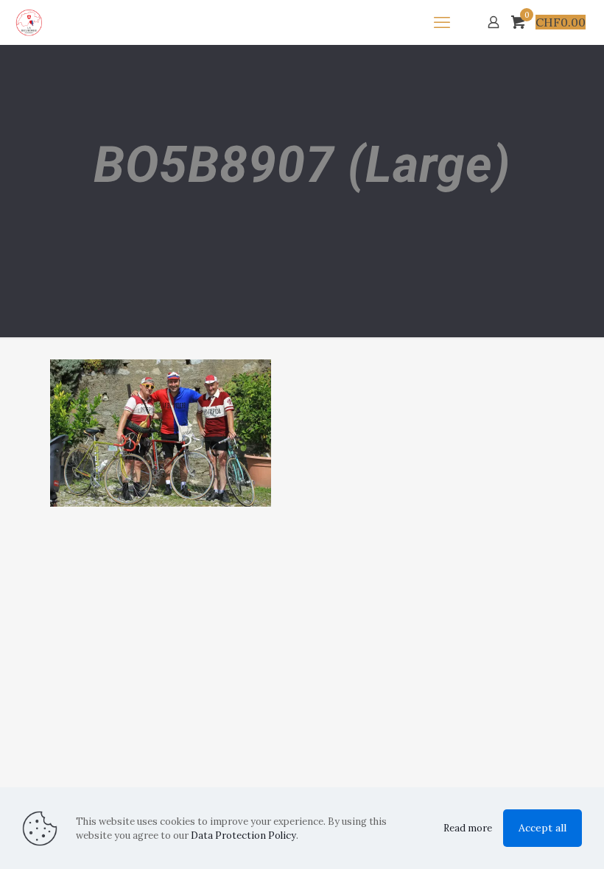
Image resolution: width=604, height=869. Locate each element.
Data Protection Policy (243, 835)
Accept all (542, 827)
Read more (467, 828)
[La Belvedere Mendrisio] (29, 22)
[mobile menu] (441, 22)
